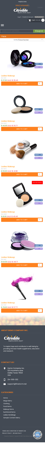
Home (5, 398)
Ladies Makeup (8, 76)
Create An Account (27, 17)
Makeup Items (8, 409)
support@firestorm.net (17, 384)
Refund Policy (17, 433)
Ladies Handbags (9, 415)
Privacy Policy (7, 433)
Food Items (7, 406)
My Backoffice (39, 17)
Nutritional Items (9, 412)
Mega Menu (7, 401)
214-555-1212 (13, 379)
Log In (19, 17)
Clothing (6, 404)
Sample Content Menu (11, 418)
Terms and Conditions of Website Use (14, 431)
